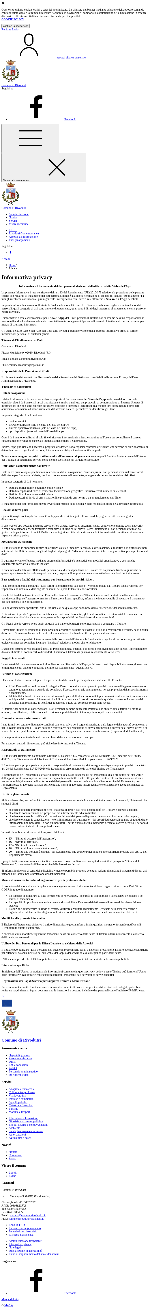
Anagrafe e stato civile (22, 1089)
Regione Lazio (9, 29)
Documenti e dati (19, 1074)
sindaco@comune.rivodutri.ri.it (28, 1215)
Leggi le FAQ (17, 1224)
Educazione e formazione (23, 1118)
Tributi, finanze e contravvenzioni (28, 1124)
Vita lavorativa (17, 1095)
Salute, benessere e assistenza (26, 1131)
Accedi (5, 258)
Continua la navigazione (15, 26)
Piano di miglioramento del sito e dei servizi (34, 1254)
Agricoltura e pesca (20, 1137)
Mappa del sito (9, 1299)
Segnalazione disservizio (23, 1231)
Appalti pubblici (18, 1102)
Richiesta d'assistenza (21, 1234)
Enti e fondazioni (19, 1064)
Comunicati (15, 1155)
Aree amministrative (20, 1058)
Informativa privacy (20, 1244)
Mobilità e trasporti (20, 1111)
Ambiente (14, 1127)
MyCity (8, 1305)
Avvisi (12, 1158)
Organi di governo (19, 1055)
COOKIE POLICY (12, 19)
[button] (19, 214)
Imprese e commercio (21, 1098)
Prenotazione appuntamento (25, 1228)
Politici (13, 1068)
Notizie (13, 1151)
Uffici (12, 1061)
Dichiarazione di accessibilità (25, 1250)
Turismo (13, 1108)
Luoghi (13, 1172)
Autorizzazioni (17, 1134)
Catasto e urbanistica (21, 1105)
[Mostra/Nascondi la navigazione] (30, 138)
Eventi (12, 1175)
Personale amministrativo (23, 1071)
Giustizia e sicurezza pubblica (26, 1121)
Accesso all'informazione (23, 236)
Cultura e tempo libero (22, 1092)
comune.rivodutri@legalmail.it (26, 1218)
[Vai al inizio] (2, 997)
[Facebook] (10, 252)
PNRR (13, 230)
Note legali (15, 1247)
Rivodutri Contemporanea (24, 233)
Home (12, 265)
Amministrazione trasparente (25, 1240)
